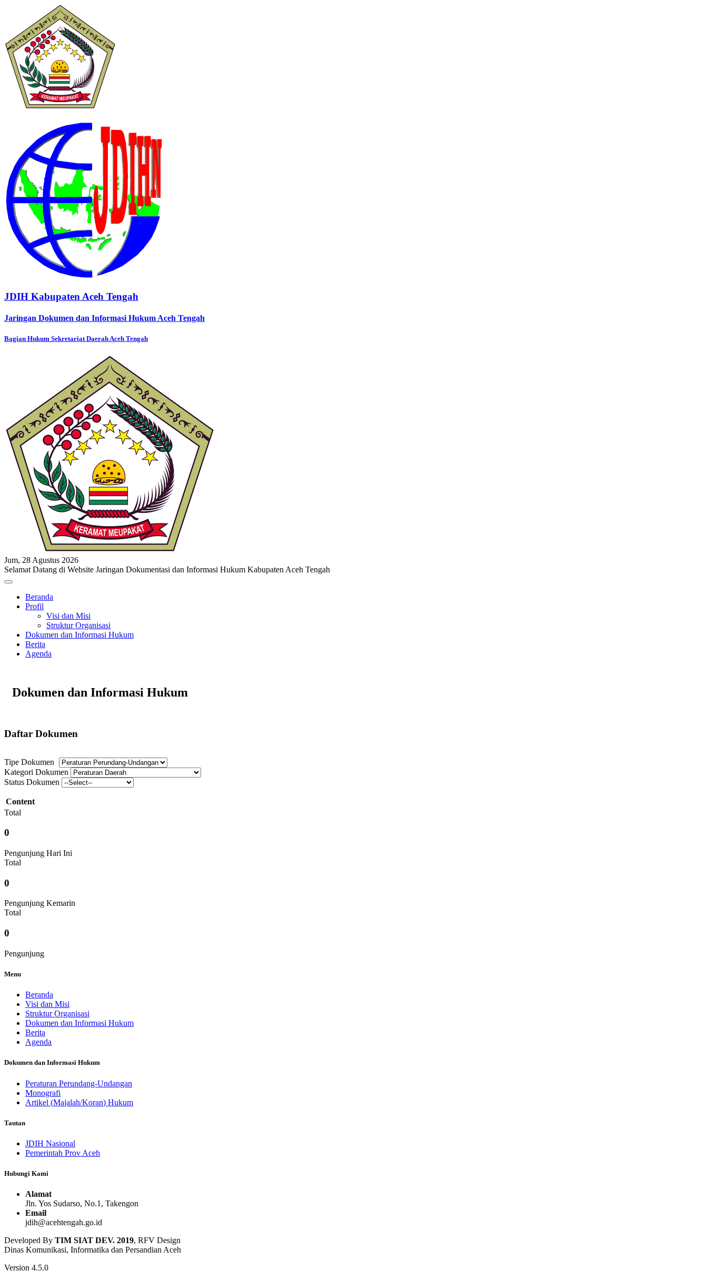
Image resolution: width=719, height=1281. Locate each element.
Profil (34, 606)
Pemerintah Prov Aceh (62, 1152)
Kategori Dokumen (36, 772)
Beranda (39, 596)
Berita (35, 644)
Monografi (43, 1092)
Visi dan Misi (68, 615)
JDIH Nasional (50, 1143)
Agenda (38, 653)
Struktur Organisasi (78, 625)
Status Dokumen (31, 782)
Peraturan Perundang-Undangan (78, 1083)
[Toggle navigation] (8, 581)
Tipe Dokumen (29, 762)
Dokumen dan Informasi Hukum (79, 634)
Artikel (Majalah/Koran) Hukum (79, 1102)
